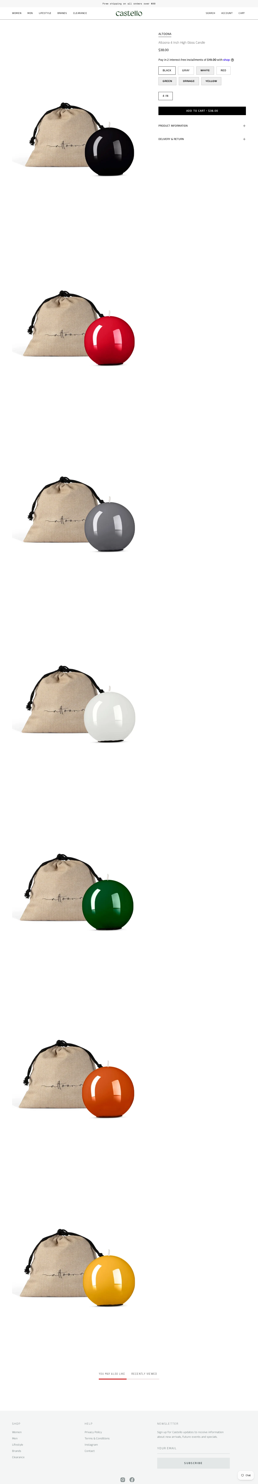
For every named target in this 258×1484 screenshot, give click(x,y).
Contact (90, 1451)
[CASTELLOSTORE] (129, 13)
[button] (16, 13)
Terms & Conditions (97, 1438)
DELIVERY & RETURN (171, 139)
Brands (16, 1451)
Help (89, 1424)
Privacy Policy (93, 1432)
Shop (16, 1424)
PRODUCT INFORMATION (173, 126)
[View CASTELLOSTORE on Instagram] (123, 1480)
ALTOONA (164, 34)
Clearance (18, 1457)
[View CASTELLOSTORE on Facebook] (132, 1480)
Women (17, 1432)
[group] (129, 3)
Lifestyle (17, 1445)
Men (15, 1438)
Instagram (91, 1445)
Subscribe (193, 1463)
